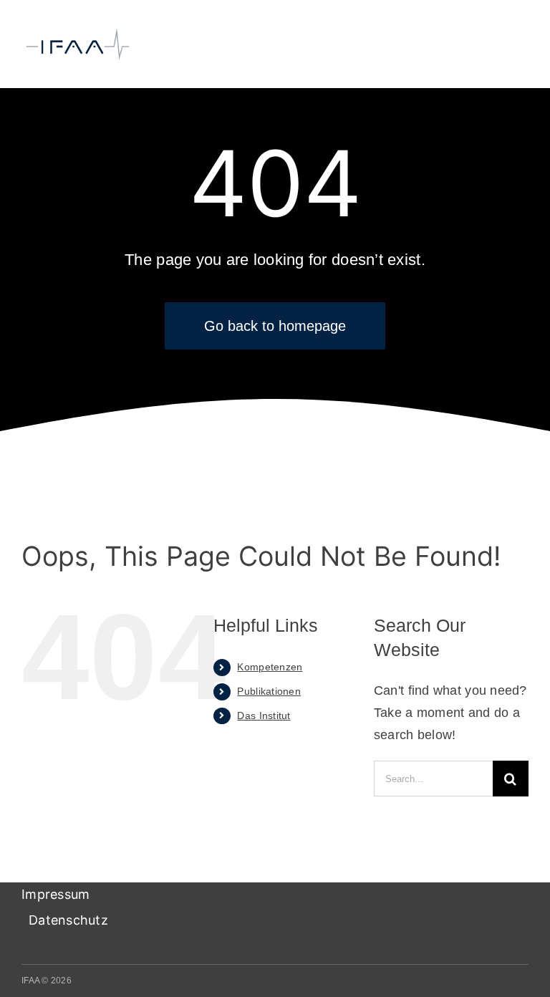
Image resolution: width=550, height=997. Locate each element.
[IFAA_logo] (77, 33)
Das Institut (263, 715)
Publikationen (269, 691)
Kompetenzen (269, 667)
